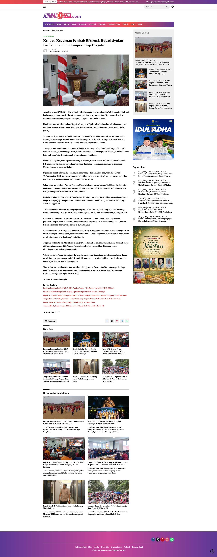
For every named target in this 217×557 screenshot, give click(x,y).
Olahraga (102, 24)
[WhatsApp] (172, 539)
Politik (125, 24)
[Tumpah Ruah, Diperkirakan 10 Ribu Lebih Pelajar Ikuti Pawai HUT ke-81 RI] (115, 366)
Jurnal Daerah (48, 36)
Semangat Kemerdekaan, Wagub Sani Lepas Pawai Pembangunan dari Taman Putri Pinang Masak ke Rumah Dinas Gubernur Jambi (155, 175)
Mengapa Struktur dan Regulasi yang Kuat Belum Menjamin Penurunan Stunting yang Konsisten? (151, 2)
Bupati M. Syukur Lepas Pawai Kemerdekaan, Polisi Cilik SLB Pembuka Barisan (154, 211)
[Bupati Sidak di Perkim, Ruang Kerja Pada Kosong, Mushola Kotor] (86, 366)
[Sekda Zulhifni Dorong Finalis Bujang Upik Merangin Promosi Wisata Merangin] (86, 339)
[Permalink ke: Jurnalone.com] (45, 50)
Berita (59, 24)
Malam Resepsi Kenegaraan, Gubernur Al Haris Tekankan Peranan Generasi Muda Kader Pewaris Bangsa (154, 184)
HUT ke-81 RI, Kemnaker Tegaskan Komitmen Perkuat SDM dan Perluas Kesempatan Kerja (152, 193)
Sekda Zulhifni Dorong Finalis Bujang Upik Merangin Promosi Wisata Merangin (74, 292)
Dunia (74, 24)
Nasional (92, 24)
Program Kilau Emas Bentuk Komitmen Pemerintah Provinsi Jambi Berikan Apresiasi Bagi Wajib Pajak (155, 202)
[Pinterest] (162, 539)
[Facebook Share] (107, 321)
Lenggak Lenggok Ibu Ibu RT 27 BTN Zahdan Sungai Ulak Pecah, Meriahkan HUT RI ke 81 (78, 288)
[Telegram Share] (122, 321)
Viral (140, 24)
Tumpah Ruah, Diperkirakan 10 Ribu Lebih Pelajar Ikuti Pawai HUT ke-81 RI (73, 306)
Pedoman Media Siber (83, 547)
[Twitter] (158, 539)
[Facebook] (153, 539)
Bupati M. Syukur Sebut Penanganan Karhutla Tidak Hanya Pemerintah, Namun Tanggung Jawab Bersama (85, 295)
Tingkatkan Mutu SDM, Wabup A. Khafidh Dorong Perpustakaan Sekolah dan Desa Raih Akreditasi (81, 299)
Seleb (133, 24)
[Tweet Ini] (112, 321)
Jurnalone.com (53, 50)
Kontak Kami (116, 547)
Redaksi (127, 547)
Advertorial (49, 24)
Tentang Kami (137, 547)
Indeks (96, 547)
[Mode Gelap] (172, 7)
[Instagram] (167, 539)
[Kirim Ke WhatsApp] (127, 321)
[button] (167, 7)
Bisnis (66, 24)
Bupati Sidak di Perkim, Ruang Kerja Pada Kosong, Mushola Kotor (69, 302)
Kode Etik (105, 547)
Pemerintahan (114, 24)
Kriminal (82, 24)
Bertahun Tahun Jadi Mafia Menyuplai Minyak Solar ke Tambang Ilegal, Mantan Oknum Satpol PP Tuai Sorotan (61, 2)
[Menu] (45, 7)
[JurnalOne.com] (62, 15)
